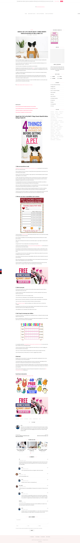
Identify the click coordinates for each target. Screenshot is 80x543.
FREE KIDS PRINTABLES (49, 13)
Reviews (52, 102)
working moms (58, 139)
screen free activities (53, 133)
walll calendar (61, 136)
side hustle (59, 133)
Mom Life (52, 94)
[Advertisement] (40, 21)
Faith (21, 425)
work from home (53, 139)
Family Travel (53, 88)
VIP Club (52, 106)
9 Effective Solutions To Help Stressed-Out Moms (24, 110)
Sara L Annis (21, 485)
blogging (56, 111)
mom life (52, 123)
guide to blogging (53, 117)
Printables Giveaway (54, 98)
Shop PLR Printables (40, 13)
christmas (61, 113)
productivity (52, 132)
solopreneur (52, 135)
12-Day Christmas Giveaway (55, 84)
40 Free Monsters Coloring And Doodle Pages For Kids (24, 375)
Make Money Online (31, 13)
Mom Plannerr (53, 96)
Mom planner (56, 123)
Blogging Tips (53, 86)
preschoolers (52, 129)
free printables (52, 116)
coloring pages (53, 114)
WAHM (57, 136)
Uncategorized (53, 104)
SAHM (59, 132)
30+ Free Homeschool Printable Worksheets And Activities (26, 106)
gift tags (57, 116)
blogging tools (61, 111)
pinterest (52, 126)
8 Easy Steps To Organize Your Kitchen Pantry (23, 112)
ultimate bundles (53, 136)
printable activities (58, 129)
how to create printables (54, 120)
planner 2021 (60, 126)
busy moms (56, 113)
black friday (52, 111)
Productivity (53, 100)
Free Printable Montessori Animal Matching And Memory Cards (27, 108)
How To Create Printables (55, 90)
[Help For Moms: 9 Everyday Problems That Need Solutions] (43, 445)
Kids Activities (53, 92)
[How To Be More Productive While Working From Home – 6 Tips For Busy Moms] (21, 445)
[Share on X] (18, 416)
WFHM (51, 138)
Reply (47, 459)
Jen (19, 459)
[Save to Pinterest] (20, 416)
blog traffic (52, 113)
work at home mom (56, 138)
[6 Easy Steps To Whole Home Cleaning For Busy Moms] (32, 445)
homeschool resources (60, 117)
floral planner (58, 114)
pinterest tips (56, 126)
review (56, 132)
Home (26, 13)
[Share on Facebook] (17, 416)
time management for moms (58, 135)
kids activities (60, 120)
